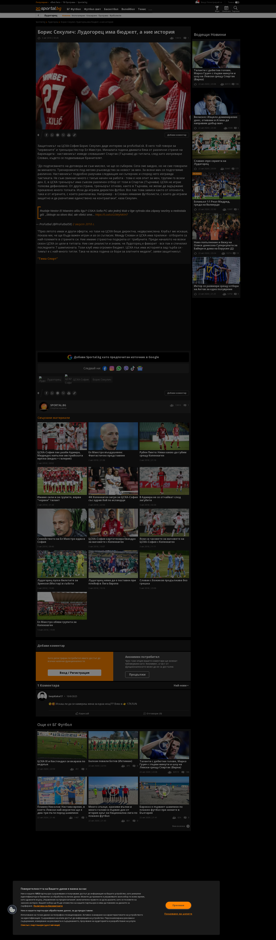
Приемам (178, 905)
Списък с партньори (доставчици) (40, 925)
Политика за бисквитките (48, 905)
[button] (12, 909)
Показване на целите (178, 913)
